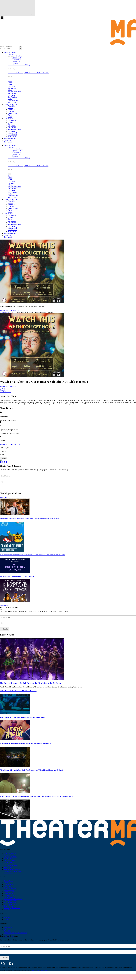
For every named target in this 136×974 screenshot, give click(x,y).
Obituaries (11, 111)
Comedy (2, 388)
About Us (7, 934)
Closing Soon (16, 61)
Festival (2, 390)
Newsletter (7, 140)
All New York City (43, 73)
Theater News (8, 881)
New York (7, 917)
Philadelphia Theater (10, 864)
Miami (10, 90)
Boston (10, 81)
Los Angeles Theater (10, 857)
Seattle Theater (8, 867)
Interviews (11, 109)
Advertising (7, 931)
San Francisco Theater (11, 866)
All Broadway (16, 59)
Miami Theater (8, 862)
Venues (10, 65)
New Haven (12, 136)
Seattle (10, 99)
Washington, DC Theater (12, 869)
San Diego (11, 95)
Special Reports (13, 113)
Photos (10, 115)
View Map (3, 458)
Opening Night (8, 884)
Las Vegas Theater (10, 860)
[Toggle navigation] (2, 17)
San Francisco (12, 97)
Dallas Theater (8, 893)
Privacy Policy (36, 970)
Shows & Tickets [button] (9, 52)
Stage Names (8, 927)
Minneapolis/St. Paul (14, 91)
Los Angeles (12, 88)
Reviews (10, 108)
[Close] (1, 609)
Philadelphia (12, 93)
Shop (5, 929)
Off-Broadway (20, 73)
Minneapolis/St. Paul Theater (13, 871)
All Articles (11, 106)
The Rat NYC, (4, 310)
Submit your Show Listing (21, 65)
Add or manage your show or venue (15, 933)
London (6, 919)
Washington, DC (13, 100)
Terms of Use (44, 970)
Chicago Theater (9, 855)
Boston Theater (9, 858)
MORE (2, 497)
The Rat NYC (4, 444)
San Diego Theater (10, 902)
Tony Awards (8, 142)
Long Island (12, 86)
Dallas (10, 84)
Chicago (10, 83)
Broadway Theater (10, 853)
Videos (10, 117)
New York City (14, 310)
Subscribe (5, 487)
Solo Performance (5, 392)
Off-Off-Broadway (31, 73)
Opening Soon (16, 58)
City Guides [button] (8, 118)
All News (7, 909)
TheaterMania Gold (10, 138)
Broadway (19, 56)
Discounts (15, 63)
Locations (11, 54)
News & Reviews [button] (10, 104)
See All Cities (12, 102)
